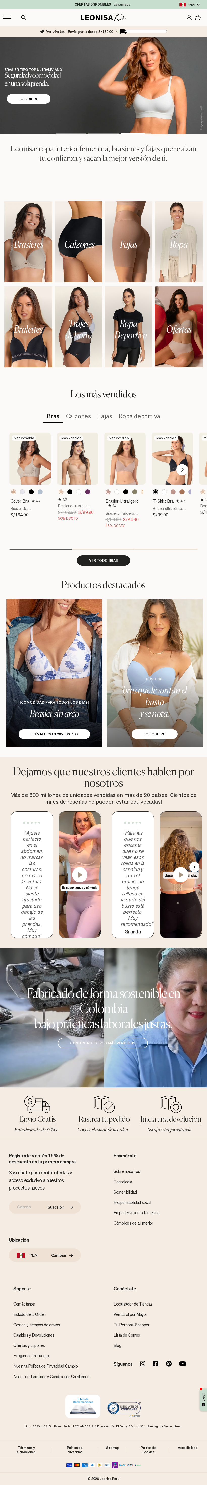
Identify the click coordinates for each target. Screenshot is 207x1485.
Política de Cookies (148, 1449)
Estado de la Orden (29, 1314)
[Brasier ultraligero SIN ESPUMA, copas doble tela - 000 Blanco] (116, 491)
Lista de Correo (127, 1335)
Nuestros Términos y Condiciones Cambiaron (51, 1376)
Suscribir (56, 1207)
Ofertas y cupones (29, 1345)
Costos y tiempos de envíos (36, 1325)
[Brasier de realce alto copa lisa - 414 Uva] (87, 491)
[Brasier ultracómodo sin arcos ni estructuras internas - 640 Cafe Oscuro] (182, 491)
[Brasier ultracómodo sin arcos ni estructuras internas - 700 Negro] (155, 491)
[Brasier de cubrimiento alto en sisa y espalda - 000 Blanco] (22, 491)
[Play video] (79, 874)
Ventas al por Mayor (130, 1314)
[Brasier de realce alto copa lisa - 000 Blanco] (78, 491)
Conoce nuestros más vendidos (102, 1043)
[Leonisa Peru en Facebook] (155, 1364)
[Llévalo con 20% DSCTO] (54, 673)
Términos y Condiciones (26, 1449)
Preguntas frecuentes (32, 1356)
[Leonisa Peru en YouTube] (182, 1364)
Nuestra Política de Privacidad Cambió (45, 1366)
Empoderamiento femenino (137, 1213)
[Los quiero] (155, 673)
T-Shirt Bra (163, 501)
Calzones (78, 416)
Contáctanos (24, 1304)
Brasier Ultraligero (122, 501)
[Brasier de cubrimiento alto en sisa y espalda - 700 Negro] (31, 491)
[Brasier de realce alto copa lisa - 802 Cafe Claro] (61, 491)
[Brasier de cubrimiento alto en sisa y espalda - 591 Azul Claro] (40, 491)
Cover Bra (20, 501)
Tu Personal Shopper (131, 1325)
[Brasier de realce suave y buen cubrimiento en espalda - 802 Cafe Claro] (202, 491)
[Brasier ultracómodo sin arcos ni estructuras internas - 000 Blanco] (164, 491)
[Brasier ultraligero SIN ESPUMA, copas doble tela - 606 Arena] (134, 491)
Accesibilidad (187, 1447)
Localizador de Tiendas (133, 1304)
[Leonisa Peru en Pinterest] (169, 1364)
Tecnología (123, 1182)
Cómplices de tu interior (133, 1223)
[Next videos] (194, 867)
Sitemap (112, 1447)
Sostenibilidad (125, 1192)
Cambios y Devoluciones (33, 1335)
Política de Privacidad (75, 1449)
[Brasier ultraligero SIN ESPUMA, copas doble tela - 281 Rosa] (108, 491)
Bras (53, 416)
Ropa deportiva (139, 416)
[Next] (182, 469)
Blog (117, 1345)
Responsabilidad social (132, 1202)
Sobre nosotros (127, 1171)
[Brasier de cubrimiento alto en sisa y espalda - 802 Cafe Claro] (13, 491)
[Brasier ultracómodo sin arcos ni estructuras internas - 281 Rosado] (173, 491)
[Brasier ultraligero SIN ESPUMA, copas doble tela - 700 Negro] (125, 491)
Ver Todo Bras (103, 560)
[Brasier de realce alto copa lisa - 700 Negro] (69, 491)
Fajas (104, 416)
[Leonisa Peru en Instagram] (142, 1364)
